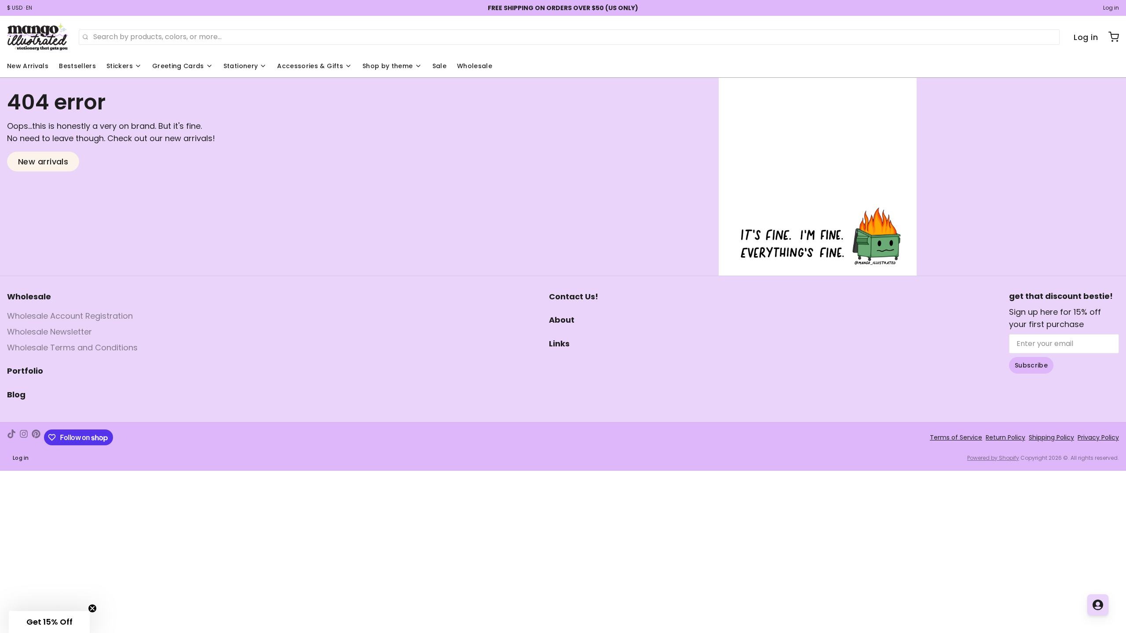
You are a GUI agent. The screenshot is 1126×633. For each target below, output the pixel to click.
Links (559, 343)
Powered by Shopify (993, 458)
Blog (16, 394)
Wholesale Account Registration (70, 315)
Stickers (119, 66)
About (561, 319)
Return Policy (1005, 437)
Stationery (240, 66)
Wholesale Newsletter (49, 331)
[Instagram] (23, 437)
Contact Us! (573, 296)
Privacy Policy (1098, 437)
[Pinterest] (36, 437)
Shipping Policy (1051, 437)
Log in (1111, 7)
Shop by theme (387, 66)
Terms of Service (956, 437)
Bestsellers (77, 66)
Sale (439, 66)
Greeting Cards (178, 66)
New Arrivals (27, 66)
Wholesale (474, 66)
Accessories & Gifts (310, 66)
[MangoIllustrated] (37, 37)
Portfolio (25, 370)
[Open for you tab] (1097, 604)
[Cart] (1110, 37)
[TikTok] (11, 437)
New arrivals (43, 161)
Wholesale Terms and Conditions (72, 347)
